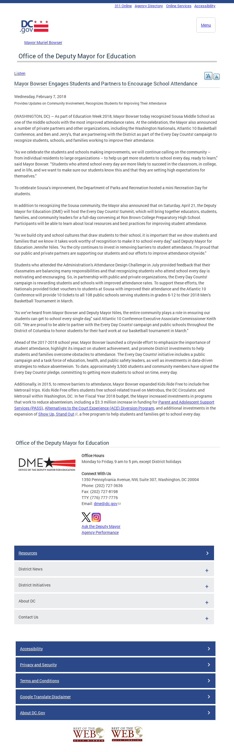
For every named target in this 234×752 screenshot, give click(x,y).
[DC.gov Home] (34, 32)
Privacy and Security (38, 664)
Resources (28, 553)
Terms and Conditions (39, 680)
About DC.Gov (32, 712)
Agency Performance (100, 532)
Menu (206, 25)
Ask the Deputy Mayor (101, 526)
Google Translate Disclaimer (45, 696)
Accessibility (204, 5)
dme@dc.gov (105, 503)
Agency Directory (149, 5)
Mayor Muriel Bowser (43, 42)
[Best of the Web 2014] (88, 742)
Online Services (178, 5)
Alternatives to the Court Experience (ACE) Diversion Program (99, 408)
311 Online (123, 5)
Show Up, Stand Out (56, 414)
